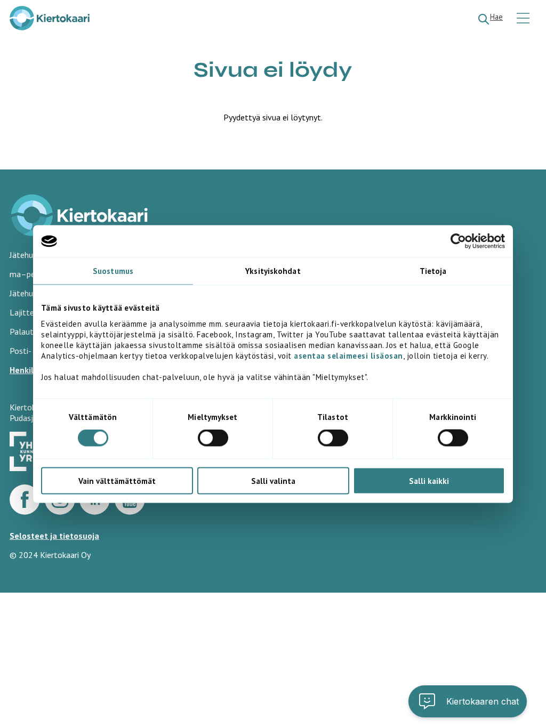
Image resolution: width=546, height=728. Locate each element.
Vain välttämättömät (117, 480)
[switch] (213, 438)
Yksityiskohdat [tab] (272, 271)
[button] (467, 701)
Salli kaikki (429, 480)
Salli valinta (273, 480)
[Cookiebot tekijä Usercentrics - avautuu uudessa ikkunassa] (458, 241)
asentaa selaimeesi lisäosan (348, 355)
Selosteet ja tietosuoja (54, 535)
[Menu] (524, 19)
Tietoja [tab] (433, 271)
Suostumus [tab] (113, 271)
